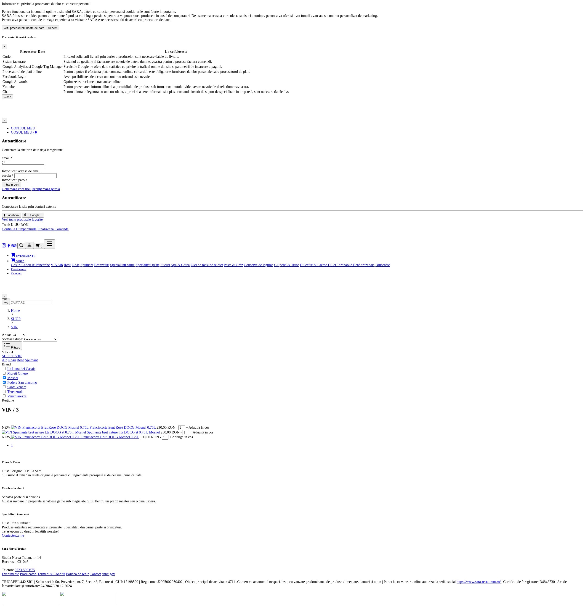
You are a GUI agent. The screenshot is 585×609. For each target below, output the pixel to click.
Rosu (67, 265)
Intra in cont (11, 184)
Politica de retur (77, 574)
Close (7, 97)
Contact (16, 273)
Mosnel (12, 378)
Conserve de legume (258, 265)
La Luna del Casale (21, 369)
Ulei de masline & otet (207, 265)
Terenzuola (15, 392)
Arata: (6, 335)
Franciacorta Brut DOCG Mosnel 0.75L (110, 437)
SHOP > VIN (12, 356)
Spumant (86, 265)
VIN (54, 265)
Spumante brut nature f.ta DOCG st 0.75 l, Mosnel (123, 432)
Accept (52, 28)
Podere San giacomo (22, 382)
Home (15, 310)
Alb (60, 265)
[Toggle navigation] (49, 244)
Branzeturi (101, 265)
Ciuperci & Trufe (286, 265)
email (7, 158)
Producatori (28, 574)
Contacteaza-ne (13, 535)
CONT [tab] (23, 128)
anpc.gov (108, 574)
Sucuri (165, 265)
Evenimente (18, 269)
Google (34, 215)
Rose (76, 265)
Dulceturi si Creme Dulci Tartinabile (326, 265)
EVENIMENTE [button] (25, 256)
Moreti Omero (17, 373)
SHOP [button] (19, 261)
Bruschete (382, 265)
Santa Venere (16, 387)
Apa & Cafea (180, 265)
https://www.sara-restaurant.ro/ (479, 582)
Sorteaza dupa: (12, 339)
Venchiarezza (17, 396)
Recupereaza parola (46, 189)
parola (7, 175)
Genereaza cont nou (16, 189)
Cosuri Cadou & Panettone (30, 265)
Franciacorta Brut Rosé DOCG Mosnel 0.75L (123, 427)
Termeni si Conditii (51, 574)
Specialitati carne (122, 265)
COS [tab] (24, 132)
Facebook (12, 215)
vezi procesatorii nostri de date (24, 28)
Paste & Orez (233, 265)
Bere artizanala (364, 265)
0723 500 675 (25, 570)
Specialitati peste (148, 265)
